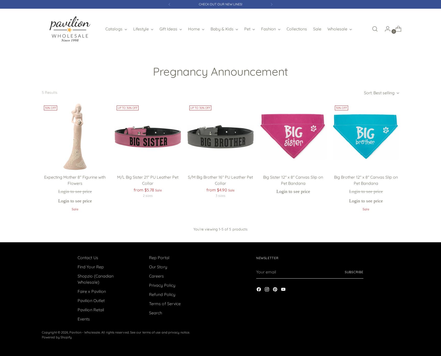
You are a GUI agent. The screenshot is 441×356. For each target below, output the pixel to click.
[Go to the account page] (386, 29)
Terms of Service (165, 303)
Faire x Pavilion (92, 291)
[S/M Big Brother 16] (220, 137)
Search (155, 312)
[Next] (271, 4)
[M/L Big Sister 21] (148, 137)
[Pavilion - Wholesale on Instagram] (267, 290)
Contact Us (88, 257)
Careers (156, 276)
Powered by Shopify (57, 337)
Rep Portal (159, 257)
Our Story (158, 266)
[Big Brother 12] (366, 137)
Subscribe (354, 272)
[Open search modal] (375, 29)
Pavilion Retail (91, 309)
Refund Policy (162, 294)
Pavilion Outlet (91, 300)
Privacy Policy (162, 285)
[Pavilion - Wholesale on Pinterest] (276, 290)
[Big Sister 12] (293, 137)
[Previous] (169, 4)
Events (84, 318)
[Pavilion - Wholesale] (70, 29)
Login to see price (75, 191)
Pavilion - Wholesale (84, 332)
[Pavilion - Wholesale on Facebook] (259, 290)
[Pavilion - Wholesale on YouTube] (284, 290)
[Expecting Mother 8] (75, 137)
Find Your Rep (91, 266)
